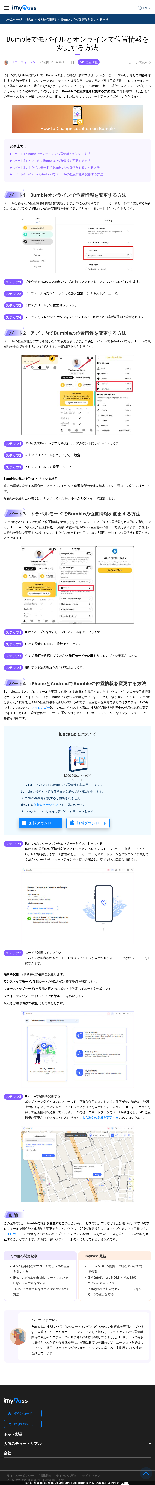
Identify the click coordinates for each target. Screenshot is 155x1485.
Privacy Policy (112, 1482)
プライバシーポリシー (19, 1475)
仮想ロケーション (46, 805)
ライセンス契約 (66, 1475)
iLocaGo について (78, 734)
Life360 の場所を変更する (100, 1117)
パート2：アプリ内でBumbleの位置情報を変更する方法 (52, 160)
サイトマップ (91, 1475)
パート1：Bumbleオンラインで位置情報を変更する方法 (52, 154)
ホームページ (13, 19)
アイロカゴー (41, 707)
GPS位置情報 (47, 19)
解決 (30, 19)
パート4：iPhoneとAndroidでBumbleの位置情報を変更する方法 (58, 174)
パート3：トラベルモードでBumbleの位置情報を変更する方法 (57, 167)
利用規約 (45, 1475)
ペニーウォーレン (45, 1319)
